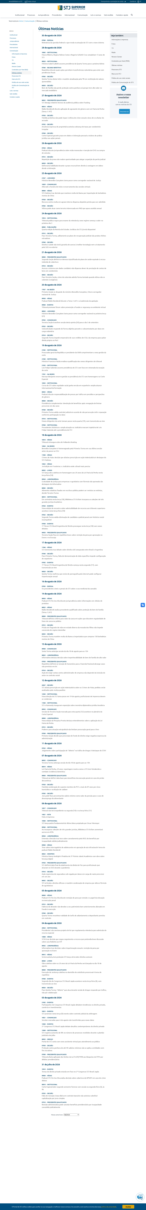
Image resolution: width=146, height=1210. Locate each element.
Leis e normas (96, 15)
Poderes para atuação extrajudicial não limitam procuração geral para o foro (70, 729)
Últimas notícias (17, 73)
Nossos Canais (16, 66)
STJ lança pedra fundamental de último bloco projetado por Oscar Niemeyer (70, 823)
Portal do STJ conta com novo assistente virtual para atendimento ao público (71, 1041)
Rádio (13, 63)
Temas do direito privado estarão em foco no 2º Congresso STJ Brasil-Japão (70, 1071)
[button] (139, 1)
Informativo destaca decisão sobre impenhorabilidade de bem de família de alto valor (74, 657)
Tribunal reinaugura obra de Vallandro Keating (59, 442)
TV (13, 60)
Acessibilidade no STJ (15, 1)
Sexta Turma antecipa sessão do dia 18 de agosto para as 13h (65, 651)
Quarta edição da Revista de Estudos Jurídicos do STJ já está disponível (68, 229)
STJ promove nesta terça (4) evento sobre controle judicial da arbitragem (69, 1013)
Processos (31, 15)
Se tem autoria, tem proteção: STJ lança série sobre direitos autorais (67, 957)
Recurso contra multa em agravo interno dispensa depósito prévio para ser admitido (73, 202)
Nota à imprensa (48, 817)
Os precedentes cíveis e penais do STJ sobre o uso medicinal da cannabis (69, 588)
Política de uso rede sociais (20, 82)
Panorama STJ (16, 76)
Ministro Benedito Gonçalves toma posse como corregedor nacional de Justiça (71, 180)
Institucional (19, 15)
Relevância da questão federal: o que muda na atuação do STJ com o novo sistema (73, 42)
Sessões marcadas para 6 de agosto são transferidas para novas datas (68, 1020)
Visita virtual (32, 1)
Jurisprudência (43, 15)
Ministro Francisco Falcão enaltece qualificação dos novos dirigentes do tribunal (72, 361)
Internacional (69, 15)
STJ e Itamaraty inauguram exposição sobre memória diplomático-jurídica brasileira (73, 705)
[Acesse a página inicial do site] (13, 15)
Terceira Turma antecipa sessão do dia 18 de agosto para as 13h (66, 763)
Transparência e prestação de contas (112, 1)
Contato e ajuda (122, 15)
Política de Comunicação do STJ (123, 82)
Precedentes (57, 15)
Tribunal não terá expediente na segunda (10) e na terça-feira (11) (67, 810)
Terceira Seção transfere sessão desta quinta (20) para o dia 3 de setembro (70, 322)
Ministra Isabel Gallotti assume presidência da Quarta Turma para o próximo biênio (73, 63)
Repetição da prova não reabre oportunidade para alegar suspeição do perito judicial (73, 159)
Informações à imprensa (19, 54)
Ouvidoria (133, 1)
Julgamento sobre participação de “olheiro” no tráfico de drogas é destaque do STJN (74, 750)
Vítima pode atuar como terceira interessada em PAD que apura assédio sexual (72, 208)
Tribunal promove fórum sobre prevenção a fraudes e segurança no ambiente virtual (74, 307)
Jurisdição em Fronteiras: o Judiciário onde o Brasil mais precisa (66, 466)
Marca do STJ (16, 79)
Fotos (13, 57)
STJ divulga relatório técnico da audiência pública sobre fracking (66, 102)
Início (21, 21)
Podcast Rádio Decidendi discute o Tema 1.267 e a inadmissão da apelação (70, 301)
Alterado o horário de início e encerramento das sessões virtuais (66, 187)
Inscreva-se (124, 111)
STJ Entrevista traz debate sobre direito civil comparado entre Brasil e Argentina (72, 550)
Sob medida (108, 15)
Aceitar (128, 1207)
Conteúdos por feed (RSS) (20, 70)
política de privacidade (108, 1207)
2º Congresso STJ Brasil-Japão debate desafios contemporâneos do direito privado (73, 1026)
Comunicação (82, 15)
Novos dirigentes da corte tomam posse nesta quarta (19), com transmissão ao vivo (73, 421)
